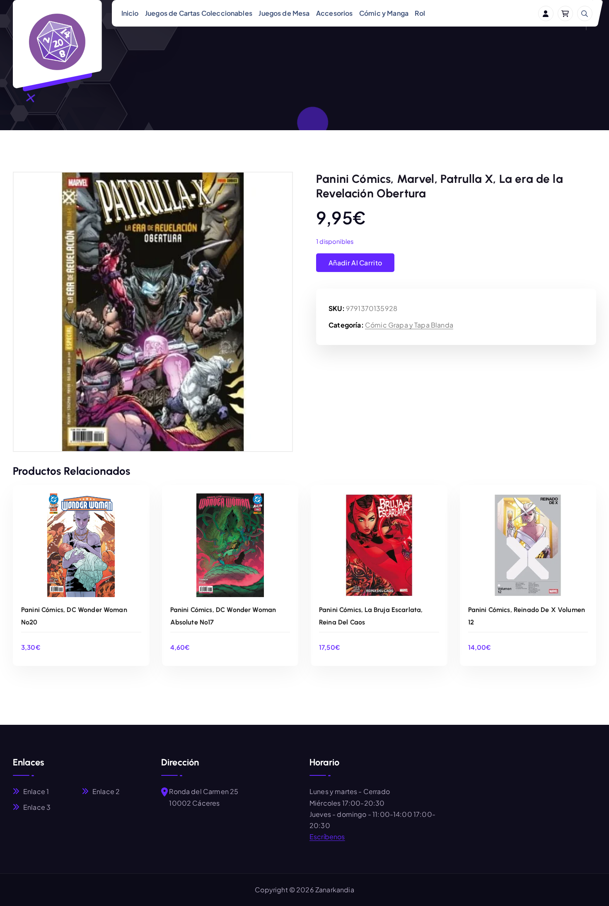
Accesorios (334, 13)
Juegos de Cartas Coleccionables (198, 13)
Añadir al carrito (355, 262)
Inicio (130, 13)
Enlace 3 (37, 807)
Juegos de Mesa (284, 13)
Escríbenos (327, 836)
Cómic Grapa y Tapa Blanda (409, 325)
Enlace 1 (36, 791)
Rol (420, 13)
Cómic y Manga (383, 13)
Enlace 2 (106, 791)
